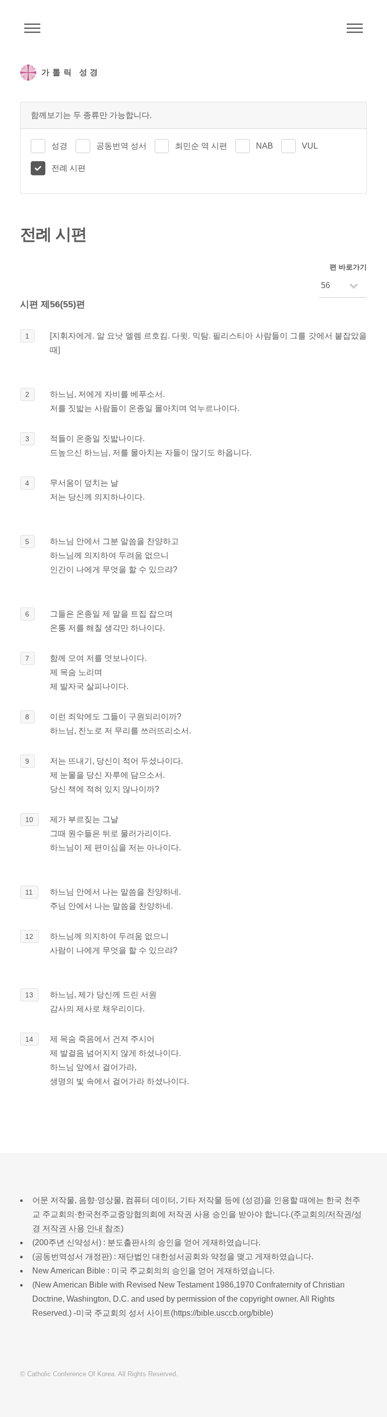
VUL (310, 146)
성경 (59, 146)
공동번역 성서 (121, 146)
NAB (264, 146)
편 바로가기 (348, 267)
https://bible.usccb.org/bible (222, 1313)
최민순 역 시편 (201, 146)
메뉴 (355, 28)
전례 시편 (68, 168)
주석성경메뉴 (32, 28)
